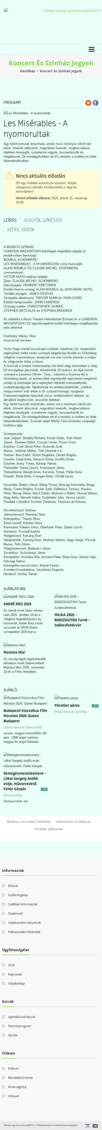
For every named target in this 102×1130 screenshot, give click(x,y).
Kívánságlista (17, 1087)
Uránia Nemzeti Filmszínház (23, 727)
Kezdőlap (27, 71)
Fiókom (13, 1068)
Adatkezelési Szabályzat (73, 821)
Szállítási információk (22, 904)
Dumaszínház (13, 795)
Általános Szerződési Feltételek (29, 821)
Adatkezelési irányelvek (24, 922)
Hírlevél (13, 1096)
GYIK (11, 965)
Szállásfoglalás (18, 895)
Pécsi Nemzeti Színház (71, 712)
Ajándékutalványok (21, 1017)
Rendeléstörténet (20, 1077)
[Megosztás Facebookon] (95, 103)
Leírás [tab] (10, 220)
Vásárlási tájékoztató (48, 829)
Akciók (12, 1035)
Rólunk (13, 886)
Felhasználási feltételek (24, 932)
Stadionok (15, 913)
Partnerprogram (19, 1026)
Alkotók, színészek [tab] (43, 220)
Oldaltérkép (16, 983)
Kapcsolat (15, 974)
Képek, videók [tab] (21, 229)
